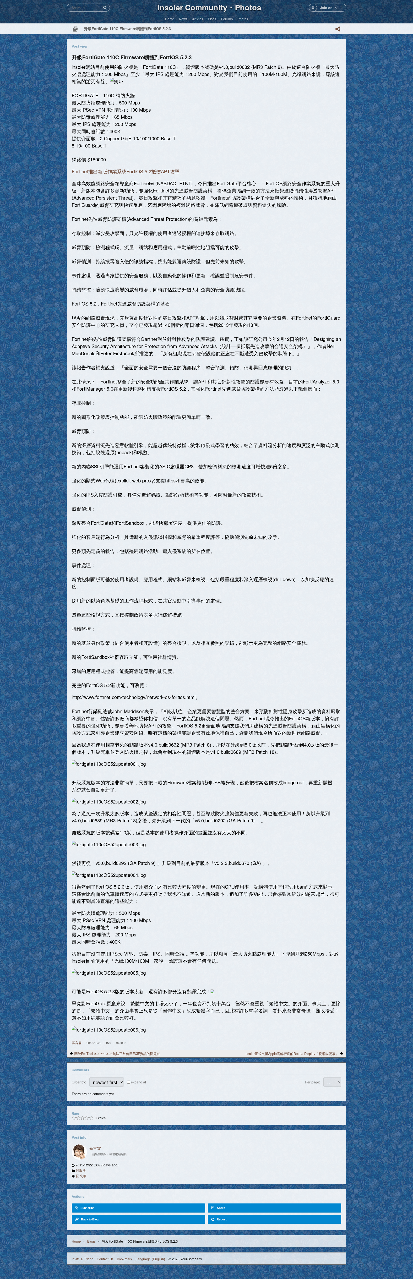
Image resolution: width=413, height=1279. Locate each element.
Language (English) (150, 1259)
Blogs (91, 1241)
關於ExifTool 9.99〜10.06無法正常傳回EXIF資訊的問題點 (117, 1053)
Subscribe (87, 1208)
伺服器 (81, 1170)
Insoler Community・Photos (209, 7)
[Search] (105, 7)
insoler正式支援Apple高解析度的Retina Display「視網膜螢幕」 (292, 1053)
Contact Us (105, 1259)
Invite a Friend (82, 1259)
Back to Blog (89, 1219)
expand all (139, 1082)
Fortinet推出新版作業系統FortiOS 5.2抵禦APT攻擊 (125, 171)
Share (221, 1208)
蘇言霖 (77, 1042)
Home (76, 1241)
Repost (222, 1219)
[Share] (338, 29)
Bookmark (124, 1259)
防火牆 (81, 1175)
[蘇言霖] (79, 1152)
